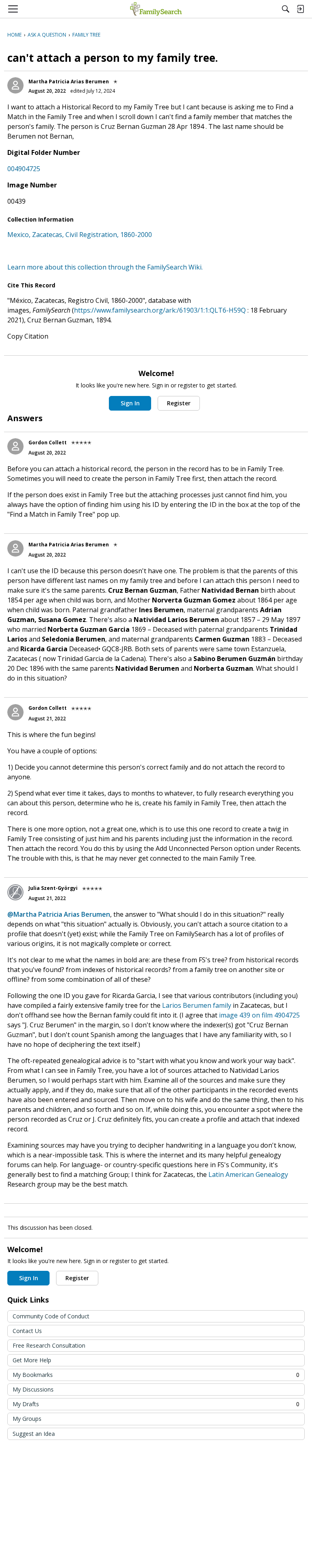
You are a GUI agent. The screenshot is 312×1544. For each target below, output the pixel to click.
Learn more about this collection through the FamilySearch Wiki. (105, 267)
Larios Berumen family (196, 1005)
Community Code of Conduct (51, 1316)
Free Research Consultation (49, 1345)
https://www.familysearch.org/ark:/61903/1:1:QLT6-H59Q (160, 310)
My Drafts (156, 1404)
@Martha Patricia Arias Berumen (58, 914)
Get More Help (32, 1360)
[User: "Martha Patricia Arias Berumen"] (15, 85)
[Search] (285, 9)
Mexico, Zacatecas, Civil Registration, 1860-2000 (79, 234)
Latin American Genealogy (248, 1174)
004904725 (23, 168)
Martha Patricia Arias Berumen (68, 81)
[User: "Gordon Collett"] (15, 446)
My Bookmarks (156, 1375)
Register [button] (179, 403)
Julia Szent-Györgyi (53, 888)
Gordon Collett (47, 442)
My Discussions (33, 1389)
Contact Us (27, 1331)
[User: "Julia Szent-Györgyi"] (15, 892)
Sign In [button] (130, 403)
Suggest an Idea (34, 1433)
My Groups (27, 1418)
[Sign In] (300, 9)
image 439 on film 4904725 (259, 1015)
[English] (156, 9)
